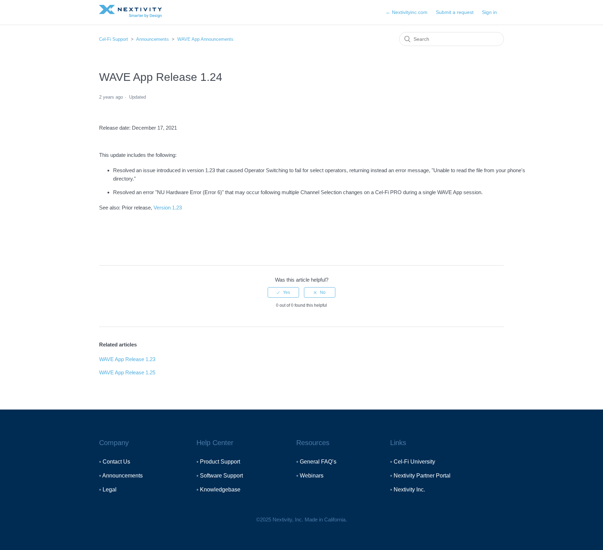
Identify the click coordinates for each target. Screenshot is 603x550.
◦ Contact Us (114, 462)
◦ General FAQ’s (316, 462)
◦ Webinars (309, 476)
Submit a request (455, 12)
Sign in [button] (489, 12)
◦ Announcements (121, 476)
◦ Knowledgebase (218, 489)
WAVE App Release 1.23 (127, 359)
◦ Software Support (219, 476)
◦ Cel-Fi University (412, 462)
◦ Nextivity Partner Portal (420, 476)
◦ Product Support (218, 462)
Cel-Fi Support (114, 39)
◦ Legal (108, 489)
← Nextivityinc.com (406, 12)
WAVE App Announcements (205, 39)
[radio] (283, 292)
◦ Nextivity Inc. (407, 489)
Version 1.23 (168, 208)
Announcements (152, 39)
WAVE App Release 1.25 (127, 372)
